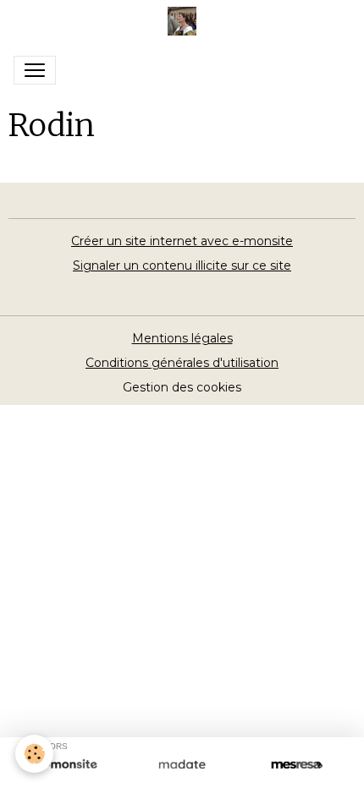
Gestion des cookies (182, 387)
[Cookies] (34, 754)
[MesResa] (296, 765)
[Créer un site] (67, 765)
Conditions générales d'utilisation (182, 362)
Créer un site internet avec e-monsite (182, 241)
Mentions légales (182, 338)
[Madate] (181, 765)
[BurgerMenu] (35, 70)
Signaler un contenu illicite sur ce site (182, 265)
